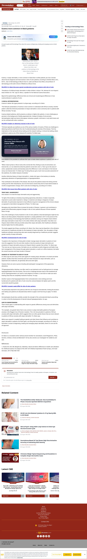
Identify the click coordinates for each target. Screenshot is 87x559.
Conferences (44, 5)
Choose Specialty (6, 9)
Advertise (43, 508)
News (33, 5)
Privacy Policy (43, 516)
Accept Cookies (77, 554)
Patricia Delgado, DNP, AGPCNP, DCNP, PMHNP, (32, 431)
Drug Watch (62, 9)
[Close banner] (85, 2)
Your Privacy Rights (43, 518)
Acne (28, 9)
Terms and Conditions (43, 514)
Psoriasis (77, 9)
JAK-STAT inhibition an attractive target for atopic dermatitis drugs (10, 362)
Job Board (43, 511)
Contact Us (43, 510)
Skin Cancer (83, 9)
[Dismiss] (52, 137)
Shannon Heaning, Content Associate (30, 417)
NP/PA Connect (29, 5)
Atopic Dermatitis (33, 9)
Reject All (67, 554)
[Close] (84, 554)
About (43, 506)
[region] (43, 554)
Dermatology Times (7, 24)
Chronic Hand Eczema (42, 9)
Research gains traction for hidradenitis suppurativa (48, 362)
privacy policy (29, 380)
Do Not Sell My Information (43, 513)
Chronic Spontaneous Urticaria (53, 9)
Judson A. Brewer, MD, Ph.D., (50, 431)
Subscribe (52, 377)
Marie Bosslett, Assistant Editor (29, 404)
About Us (40, 545)
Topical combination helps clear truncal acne (29, 362)
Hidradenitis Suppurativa (70, 9)
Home (34, 545)
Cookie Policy (20, 557)
